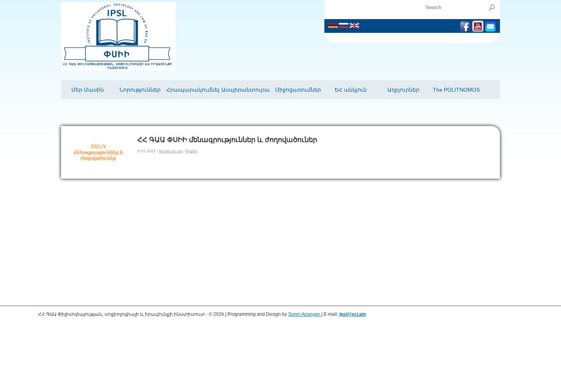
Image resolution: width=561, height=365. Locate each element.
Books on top (171, 151)
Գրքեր (191, 151)
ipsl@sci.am (352, 314)
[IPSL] (118, 69)
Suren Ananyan (304, 314)
